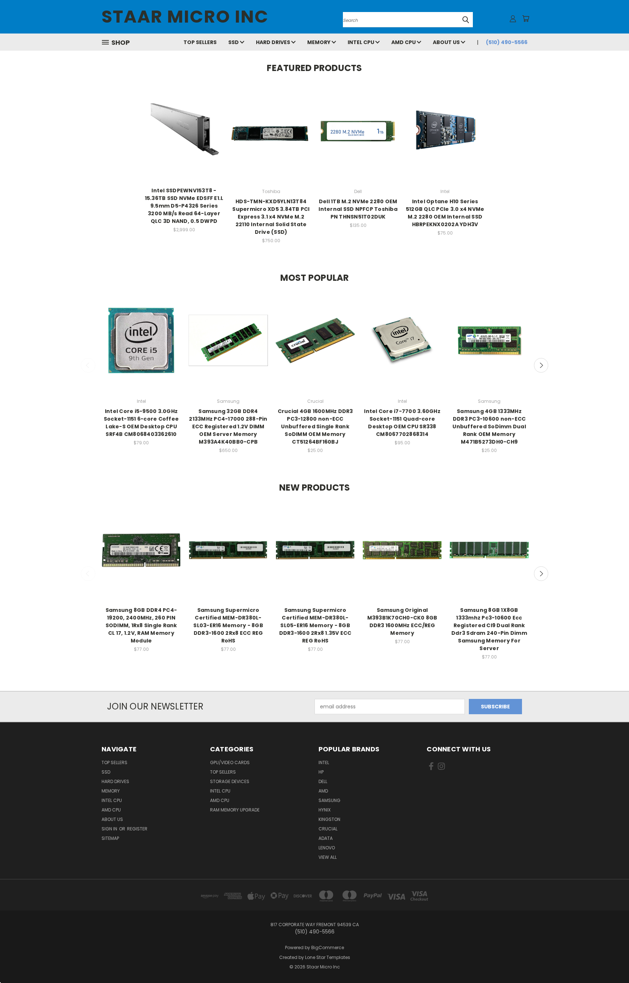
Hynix (325, 810)
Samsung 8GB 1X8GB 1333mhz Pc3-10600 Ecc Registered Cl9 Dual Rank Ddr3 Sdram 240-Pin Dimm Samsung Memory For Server (489, 629)
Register (137, 829)
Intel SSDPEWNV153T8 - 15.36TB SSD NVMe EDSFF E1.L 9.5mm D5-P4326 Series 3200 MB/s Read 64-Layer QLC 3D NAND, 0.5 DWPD (184, 206)
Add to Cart (184, 137)
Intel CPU (361, 42)
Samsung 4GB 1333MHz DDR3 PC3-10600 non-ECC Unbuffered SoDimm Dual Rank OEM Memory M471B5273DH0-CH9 (489, 426)
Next (541, 365)
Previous (88, 365)
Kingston (329, 819)
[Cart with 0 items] (525, 18)
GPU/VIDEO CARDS (230, 762)
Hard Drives (273, 42)
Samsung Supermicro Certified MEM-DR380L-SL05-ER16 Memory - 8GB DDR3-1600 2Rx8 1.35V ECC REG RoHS (315, 625)
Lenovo (327, 848)
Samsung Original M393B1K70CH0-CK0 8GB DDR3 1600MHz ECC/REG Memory (402, 621)
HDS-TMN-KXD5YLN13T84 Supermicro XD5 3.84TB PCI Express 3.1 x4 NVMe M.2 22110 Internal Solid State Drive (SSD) (270, 217)
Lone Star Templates (327, 957)
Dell (323, 781)
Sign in (110, 829)
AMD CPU (404, 42)
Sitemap (110, 838)
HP (321, 772)
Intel (324, 762)
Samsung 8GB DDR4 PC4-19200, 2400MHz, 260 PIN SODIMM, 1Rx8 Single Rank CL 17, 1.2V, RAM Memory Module (141, 625)
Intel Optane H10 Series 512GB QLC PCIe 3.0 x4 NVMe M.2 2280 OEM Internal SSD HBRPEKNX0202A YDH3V (445, 213)
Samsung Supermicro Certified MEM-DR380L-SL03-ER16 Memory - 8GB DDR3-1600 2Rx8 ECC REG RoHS (228, 625)
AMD (323, 791)
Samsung (329, 800)
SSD (234, 42)
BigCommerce (327, 947)
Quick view (184, 124)
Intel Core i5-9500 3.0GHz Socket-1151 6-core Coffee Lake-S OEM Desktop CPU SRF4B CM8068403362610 (141, 423)
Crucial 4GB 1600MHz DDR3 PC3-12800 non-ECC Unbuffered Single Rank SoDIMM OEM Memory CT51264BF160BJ (315, 426)
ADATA (326, 838)
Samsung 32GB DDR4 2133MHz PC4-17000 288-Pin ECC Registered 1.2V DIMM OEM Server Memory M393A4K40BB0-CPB (228, 426)
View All (328, 857)
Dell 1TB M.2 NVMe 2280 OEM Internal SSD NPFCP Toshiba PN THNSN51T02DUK (358, 209)
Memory (319, 42)
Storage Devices (229, 781)
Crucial (328, 829)
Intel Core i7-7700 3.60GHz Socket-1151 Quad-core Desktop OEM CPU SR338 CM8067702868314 (402, 423)
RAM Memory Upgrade (235, 810)
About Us (447, 42)
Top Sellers (200, 42)
